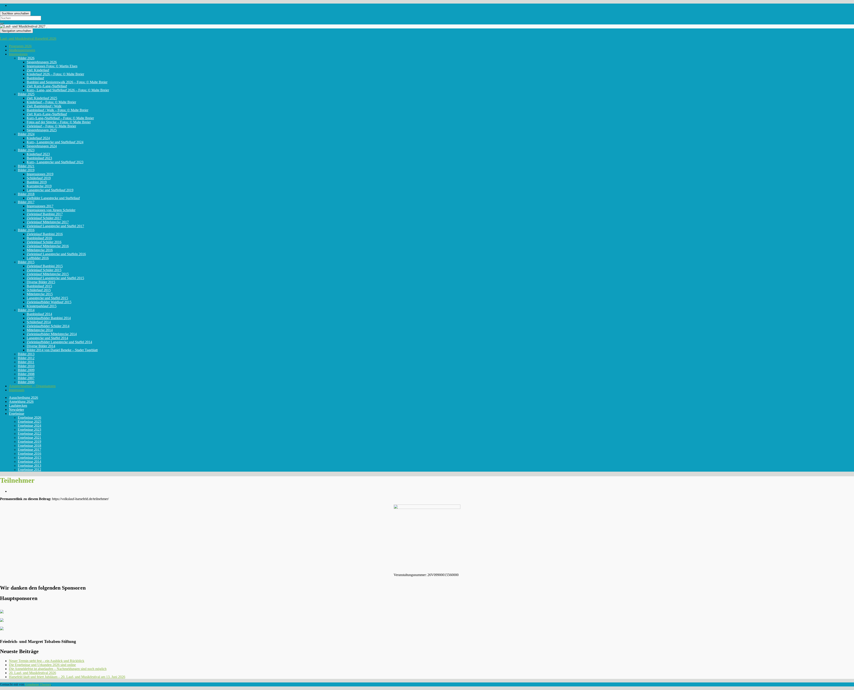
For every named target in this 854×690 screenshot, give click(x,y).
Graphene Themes (38, 684)
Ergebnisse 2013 (29, 465)
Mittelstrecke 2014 (40, 330)
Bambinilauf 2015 (39, 286)
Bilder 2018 (26, 194)
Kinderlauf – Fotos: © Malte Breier (51, 102)
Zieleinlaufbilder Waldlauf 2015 (49, 302)
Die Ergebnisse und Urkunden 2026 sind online (42, 665)
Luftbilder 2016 (38, 258)
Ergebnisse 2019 (29, 441)
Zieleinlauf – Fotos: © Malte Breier (51, 126)
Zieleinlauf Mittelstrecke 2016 (48, 246)
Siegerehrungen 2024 (42, 146)
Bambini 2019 (37, 182)
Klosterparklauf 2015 (41, 306)
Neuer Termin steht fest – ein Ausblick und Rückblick (46, 661)
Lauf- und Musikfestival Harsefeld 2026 (28, 38)
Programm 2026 (20, 46)
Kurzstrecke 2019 (39, 186)
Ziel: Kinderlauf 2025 (42, 98)
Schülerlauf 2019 (39, 178)
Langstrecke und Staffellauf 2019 (50, 190)
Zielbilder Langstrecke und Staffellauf (53, 198)
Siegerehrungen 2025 (42, 130)
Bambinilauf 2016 (39, 238)
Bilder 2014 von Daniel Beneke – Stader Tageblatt (62, 350)
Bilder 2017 (26, 202)
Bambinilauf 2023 (39, 158)
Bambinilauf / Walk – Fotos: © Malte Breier (57, 110)
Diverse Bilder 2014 (41, 346)
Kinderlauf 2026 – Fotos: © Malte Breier (55, 74)
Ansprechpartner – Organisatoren (32, 386)
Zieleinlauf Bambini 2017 (45, 214)
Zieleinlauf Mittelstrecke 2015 (48, 274)
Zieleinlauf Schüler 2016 (44, 242)
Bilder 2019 (26, 170)
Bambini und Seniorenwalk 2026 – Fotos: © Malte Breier (67, 82)
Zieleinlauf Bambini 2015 (45, 266)
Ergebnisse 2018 (29, 445)
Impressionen (18, 54)
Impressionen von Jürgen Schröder (51, 210)
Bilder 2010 (26, 366)
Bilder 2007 (26, 378)
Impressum (16, 390)
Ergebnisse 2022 (29, 433)
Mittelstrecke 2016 (40, 250)
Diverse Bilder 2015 (41, 282)
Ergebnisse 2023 (29, 429)
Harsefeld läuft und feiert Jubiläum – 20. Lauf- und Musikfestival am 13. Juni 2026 (67, 677)
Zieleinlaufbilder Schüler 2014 (48, 326)
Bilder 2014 (26, 310)
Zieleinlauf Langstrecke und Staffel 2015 (55, 278)
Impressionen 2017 (40, 206)
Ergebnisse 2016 (29, 453)
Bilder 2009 (26, 370)
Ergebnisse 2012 (29, 469)
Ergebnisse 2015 (29, 457)
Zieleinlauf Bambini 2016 (45, 234)
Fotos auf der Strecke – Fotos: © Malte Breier (59, 122)
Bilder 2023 (26, 150)
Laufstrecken (18, 405)
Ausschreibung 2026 (23, 397)
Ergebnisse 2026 (29, 417)
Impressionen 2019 (40, 174)
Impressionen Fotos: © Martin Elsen (52, 66)
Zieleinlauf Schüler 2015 (44, 270)
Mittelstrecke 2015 (40, 294)
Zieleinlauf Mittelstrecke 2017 (48, 222)
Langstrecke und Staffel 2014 (47, 338)
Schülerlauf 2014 (39, 322)
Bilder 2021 (26, 166)
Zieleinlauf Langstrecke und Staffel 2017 (55, 226)
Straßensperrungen (22, 50)
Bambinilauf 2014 (39, 314)
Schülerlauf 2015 (39, 290)
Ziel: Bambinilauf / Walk (44, 106)
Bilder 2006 (26, 382)
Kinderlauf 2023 (38, 154)
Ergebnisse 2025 (29, 421)
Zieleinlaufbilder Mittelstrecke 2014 (52, 334)
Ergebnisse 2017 (29, 449)
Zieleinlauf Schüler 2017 (44, 218)
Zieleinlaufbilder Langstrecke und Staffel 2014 (59, 342)
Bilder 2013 (26, 354)
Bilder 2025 (26, 94)
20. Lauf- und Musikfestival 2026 (32, 673)
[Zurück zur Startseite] (46, 26)
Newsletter (16, 409)
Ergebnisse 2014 (29, 461)
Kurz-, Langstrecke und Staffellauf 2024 (55, 142)
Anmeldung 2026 (21, 401)
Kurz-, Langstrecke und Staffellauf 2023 (55, 162)
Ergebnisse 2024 (29, 425)
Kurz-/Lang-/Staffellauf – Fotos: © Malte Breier (60, 118)
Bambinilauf (35, 78)
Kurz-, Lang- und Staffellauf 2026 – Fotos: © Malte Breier (68, 90)
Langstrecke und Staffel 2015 (47, 298)
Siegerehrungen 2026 (42, 62)
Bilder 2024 (26, 134)
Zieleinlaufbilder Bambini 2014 (49, 318)
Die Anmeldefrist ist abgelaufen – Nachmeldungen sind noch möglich (58, 669)
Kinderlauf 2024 (38, 138)
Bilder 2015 (26, 262)
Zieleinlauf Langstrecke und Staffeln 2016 (56, 254)
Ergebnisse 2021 (29, 437)
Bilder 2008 (26, 374)
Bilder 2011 (26, 362)
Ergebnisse (16, 413)
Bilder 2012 (26, 358)
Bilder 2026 (26, 58)
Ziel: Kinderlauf (38, 70)
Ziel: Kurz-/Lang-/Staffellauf (47, 86)
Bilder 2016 (26, 230)
